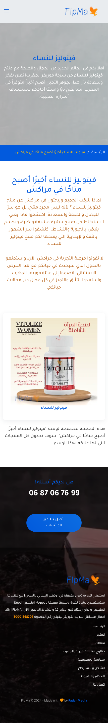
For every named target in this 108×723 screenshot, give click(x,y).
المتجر (100, 635)
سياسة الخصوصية (91, 660)
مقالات (100, 643)
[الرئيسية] (82, 11)
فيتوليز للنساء (54, 408)
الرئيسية (98, 153)
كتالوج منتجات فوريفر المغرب (84, 652)
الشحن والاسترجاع (91, 668)
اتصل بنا (99, 685)
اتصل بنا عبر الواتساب (54, 523)
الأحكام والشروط (93, 677)
